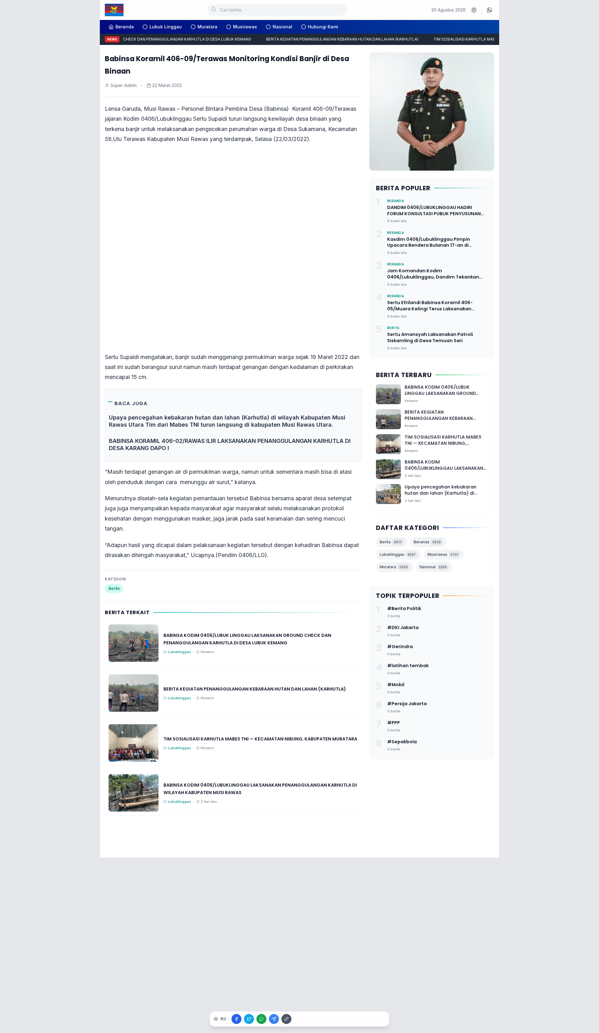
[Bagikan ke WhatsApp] (261, 1019)
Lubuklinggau (398, 554)
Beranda (427, 542)
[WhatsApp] (489, 10)
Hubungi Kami (323, 26)
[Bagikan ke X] (249, 1019)
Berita (114, 588)
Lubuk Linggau (165, 26)
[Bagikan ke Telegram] (274, 1019)
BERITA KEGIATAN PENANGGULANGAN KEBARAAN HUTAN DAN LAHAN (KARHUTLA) (333, 39)
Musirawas (245, 26)
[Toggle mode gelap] (474, 10)
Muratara (207, 26)
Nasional (282, 26)
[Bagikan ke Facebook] (236, 1019)
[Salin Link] (286, 1019)
